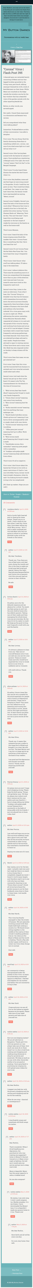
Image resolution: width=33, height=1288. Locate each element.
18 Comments (9, 503)
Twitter (12, 494)
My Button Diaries (16, 30)
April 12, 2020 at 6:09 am (20, 863)
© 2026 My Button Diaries (15, 1282)
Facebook (26, 494)
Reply (9, 541)
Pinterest (16, 497)
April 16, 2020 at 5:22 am (21, 1081)
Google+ (18, 494)
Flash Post (19, 47)
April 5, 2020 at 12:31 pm (21, 825)
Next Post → (16, 1270)
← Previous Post (16, 1273)
